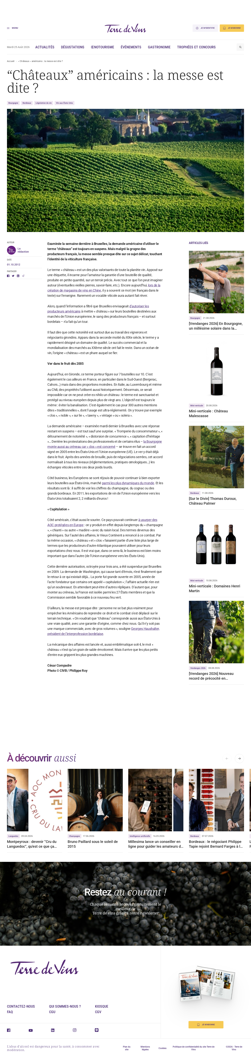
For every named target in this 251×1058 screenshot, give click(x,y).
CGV (98, 1012)
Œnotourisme (102, 47)
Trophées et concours (196, 47)
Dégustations (72, 47)
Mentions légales (145, 1048)
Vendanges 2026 (197, 668)
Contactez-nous (21, 1006)
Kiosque (101, 1006)
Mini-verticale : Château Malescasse (208, 413)
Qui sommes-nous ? (65, 1006)
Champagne (74, 836)
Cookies (162, 1048)
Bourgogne (13, 103)
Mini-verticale (196, 405)
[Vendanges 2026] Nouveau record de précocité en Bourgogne (211, 676)
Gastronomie (159, 47)
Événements (131, 47)
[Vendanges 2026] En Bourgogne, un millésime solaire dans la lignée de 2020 (216, 326)
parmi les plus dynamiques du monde (128, 483)
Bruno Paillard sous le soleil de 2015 (93, 844)
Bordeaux (27, 103)
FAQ (10, 1012)
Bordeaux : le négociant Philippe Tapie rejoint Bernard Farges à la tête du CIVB (215, 844)
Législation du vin (44, 103)
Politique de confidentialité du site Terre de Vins (193, 1048)
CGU (52, 1012)
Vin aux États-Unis (64, 103)
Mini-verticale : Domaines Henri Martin (214, 588)
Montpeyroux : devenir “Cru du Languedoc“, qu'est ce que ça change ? (31, 844)
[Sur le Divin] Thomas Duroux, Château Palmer (212, 501)
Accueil (11, 61)
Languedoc (13, 836)
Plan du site (126, 1048)
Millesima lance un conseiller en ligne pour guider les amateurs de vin (155, 844)
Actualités (44, 47)
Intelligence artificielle (140, 836)
